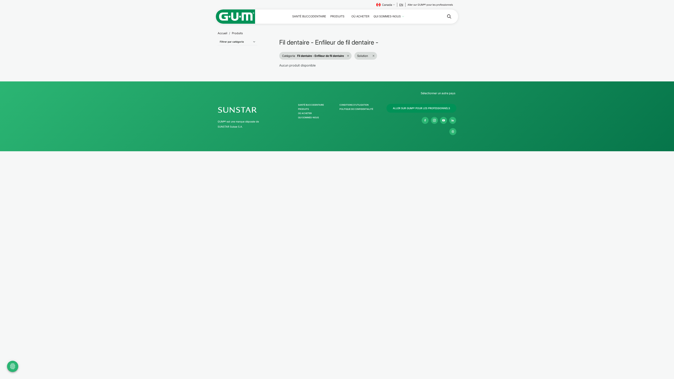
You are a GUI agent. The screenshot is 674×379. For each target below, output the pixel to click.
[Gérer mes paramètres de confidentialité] (452, 131)
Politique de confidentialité (356, 109)
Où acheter (360, 16)
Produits (337, 16)
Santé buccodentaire (309, 16)
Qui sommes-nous (387, 16)
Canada (387, 4)
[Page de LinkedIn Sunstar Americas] (452, 120)
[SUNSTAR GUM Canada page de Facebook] (425, 120)
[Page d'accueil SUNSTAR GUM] (235, 16)
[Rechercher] (446, 16)
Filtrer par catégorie (232, 41)
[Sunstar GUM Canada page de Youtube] (443, 120)
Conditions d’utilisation (354, 105)
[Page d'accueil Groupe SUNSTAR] (248, 110)
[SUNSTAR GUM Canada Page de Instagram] (434, 120)
